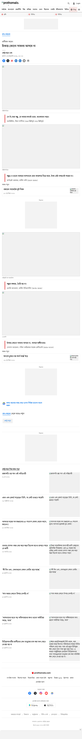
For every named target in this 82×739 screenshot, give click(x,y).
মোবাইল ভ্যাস (40, 682)
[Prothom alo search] (68, 3)
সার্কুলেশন (35, 715)
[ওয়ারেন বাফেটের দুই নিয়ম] (74, 191)
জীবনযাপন (59, 9)
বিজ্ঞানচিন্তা (31, 678)
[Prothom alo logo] (41, 673)
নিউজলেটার (64, 715)
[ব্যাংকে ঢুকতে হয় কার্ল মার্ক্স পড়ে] (74, 358)
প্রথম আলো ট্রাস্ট (41, 678)
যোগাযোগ (54, 715)
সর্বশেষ (4, 9)
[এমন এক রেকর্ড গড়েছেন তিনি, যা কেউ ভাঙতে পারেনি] (64, 506)
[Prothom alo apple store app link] (49, 705)
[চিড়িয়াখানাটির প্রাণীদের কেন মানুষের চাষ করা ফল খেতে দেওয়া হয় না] (64, 650)
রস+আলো (6, 34)
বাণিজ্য (29, 9)
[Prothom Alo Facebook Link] (31, 694)
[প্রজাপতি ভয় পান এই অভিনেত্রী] (64, 482)
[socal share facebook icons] (4, 62)
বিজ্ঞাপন (26, 715)
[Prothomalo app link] (33, 705)
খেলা (40, 9)
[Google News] (52, 693)
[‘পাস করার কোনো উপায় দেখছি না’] (64, 602)
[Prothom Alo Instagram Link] (42, 694)
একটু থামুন (7, 421)
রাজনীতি (18, 9)
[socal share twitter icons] (8, 62)
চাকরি (52, 9)
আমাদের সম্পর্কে (15, 715)
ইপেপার (66, 678)
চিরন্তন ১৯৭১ (58, 678)
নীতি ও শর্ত (44, 715)
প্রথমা (72, 678)
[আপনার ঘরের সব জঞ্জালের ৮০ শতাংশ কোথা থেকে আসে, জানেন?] (64, 530)
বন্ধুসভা (50, 678)
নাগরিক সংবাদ (11, 678)
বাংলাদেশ (11, 9)
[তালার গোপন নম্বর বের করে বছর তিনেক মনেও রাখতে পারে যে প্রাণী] (64, 554)
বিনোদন (46, 9)
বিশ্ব (24, 9)
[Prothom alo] (11, 3)
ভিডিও (67, 9)
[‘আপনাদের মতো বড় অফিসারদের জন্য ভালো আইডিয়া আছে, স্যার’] (64, 626)
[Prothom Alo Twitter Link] (36, 694)
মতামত (35, 9)
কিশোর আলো (22, 678)
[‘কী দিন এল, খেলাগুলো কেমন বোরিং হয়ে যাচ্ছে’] (64, 578)
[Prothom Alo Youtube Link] (47, 694)
